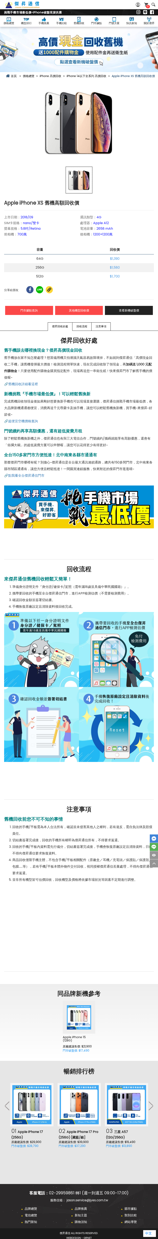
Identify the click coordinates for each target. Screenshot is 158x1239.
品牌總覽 (31, 1208)
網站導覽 (130, 1222)
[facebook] (152, 12)
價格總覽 (8, 23)
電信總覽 (31, 1215)
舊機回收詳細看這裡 (23, 384)
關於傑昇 (149, 23)
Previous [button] (7, 1106)
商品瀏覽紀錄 (154, 855)
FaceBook (154, 838)
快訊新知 (131, 23)
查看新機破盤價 (129, 310)
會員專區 (138, 4)
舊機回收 (79, 23)
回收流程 (82, 326)
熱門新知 (31, 1222)
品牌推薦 (81, 1208)
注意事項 (101, 326)
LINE (154, 847)
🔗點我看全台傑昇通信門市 (24, 475)
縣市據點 (130, 1208)
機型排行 (26, 23)
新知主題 (81, 1215)
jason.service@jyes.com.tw (87, 1200)
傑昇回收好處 (60, 326)
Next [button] (151, 1106)
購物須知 (81, 1222)
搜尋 (153, 4)
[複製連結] (49, 289)
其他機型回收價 (79, 310)
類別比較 (130, 1215)
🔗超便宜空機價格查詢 (21, 421)
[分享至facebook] (30, 289)
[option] (79, 122)
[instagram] (138, 12)
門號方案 (114, 23)
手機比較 (61, 23)
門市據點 (96, 23)
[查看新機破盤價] (79, 49)
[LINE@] (145, 12)
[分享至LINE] (39, 289)
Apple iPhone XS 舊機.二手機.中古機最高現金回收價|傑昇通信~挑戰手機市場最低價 (27, 7)
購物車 (148, 6)
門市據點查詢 (29, 310)
